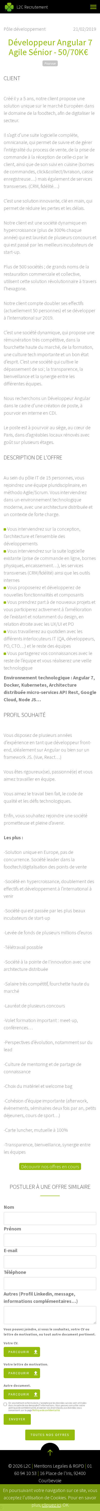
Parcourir (18, 1352)
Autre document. (17, 1385)
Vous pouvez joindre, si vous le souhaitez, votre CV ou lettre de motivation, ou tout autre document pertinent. (50, 1331)
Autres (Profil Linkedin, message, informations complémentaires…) (41, 1297)
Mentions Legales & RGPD (59, 1466)
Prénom (12, 1229)
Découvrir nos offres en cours (50, 1166)
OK (65, 1505)
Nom (9, 1207)
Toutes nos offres (50, 1435)
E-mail (10, 1250)
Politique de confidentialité (46, 1410)
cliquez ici (51, 1505)
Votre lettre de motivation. (26, 1364)
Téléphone (15, 1272)
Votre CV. (11, 1343)
